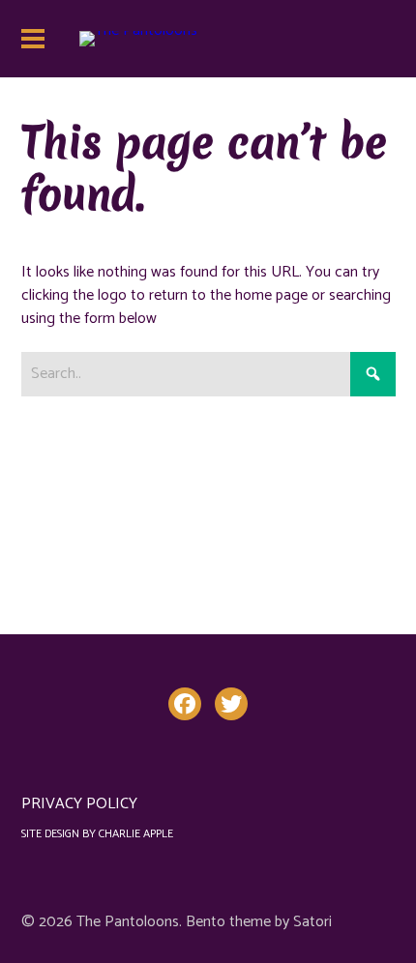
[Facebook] (184, 703)
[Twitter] (231, 703)
